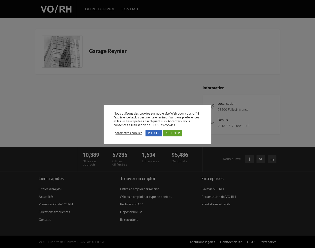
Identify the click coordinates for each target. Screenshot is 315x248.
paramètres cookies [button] (128, 133)
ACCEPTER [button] (173, 133)
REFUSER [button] (153, 133)
